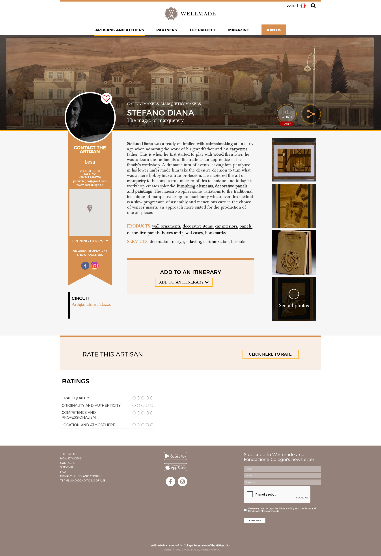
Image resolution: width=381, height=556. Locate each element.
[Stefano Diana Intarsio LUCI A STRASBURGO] (294, 160)
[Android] (175, 456)
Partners (166, 30)
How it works (71, 458)
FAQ (63, 471)
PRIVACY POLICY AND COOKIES (81, 476)
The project (202, 30)
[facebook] (170, 481)
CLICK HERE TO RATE (270, 354)
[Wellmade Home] (190, 13)
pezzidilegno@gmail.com (90, 181)
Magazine (238, 30)
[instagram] (182, 481)
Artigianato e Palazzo (91, 304)
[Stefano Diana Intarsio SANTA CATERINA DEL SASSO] (294, 206)
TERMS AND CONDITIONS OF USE (83, 480)
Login (291, 5)
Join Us (274, 30)
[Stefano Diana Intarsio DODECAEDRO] (294, 252)
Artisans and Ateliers (119, 30)
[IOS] (175, 467)
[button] (89, 209)
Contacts (67, 463)
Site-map (66, 467)
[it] (303, 5)
